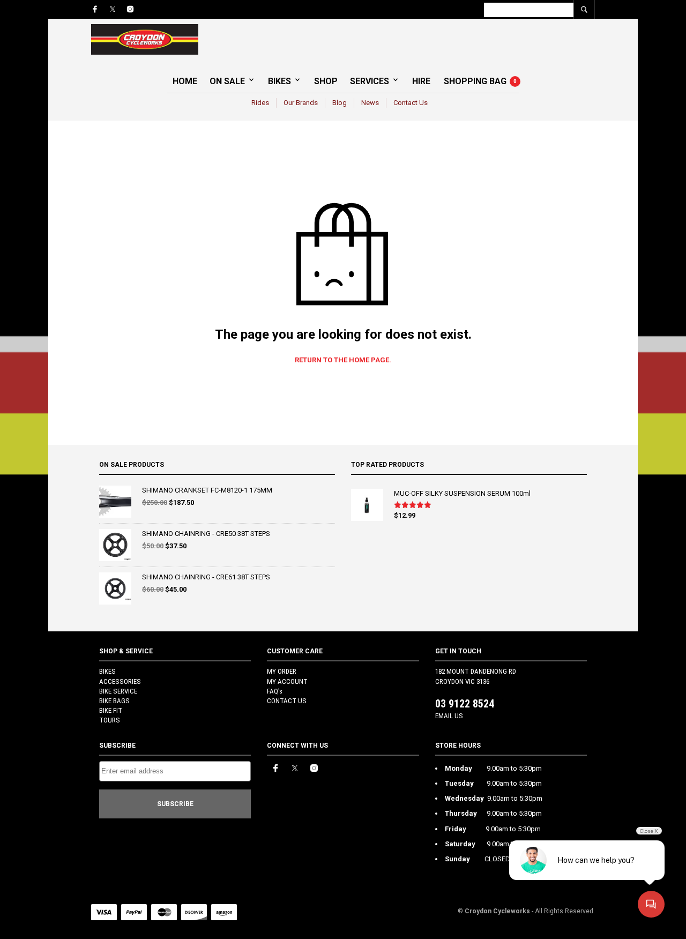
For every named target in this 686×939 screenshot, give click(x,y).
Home (185, 81)
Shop (326, 81)
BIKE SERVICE (118, 691)
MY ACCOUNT (287, 681)
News (370, 103)
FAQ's (274, 691)
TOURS (109, 720)
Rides (260, 103)
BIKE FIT (110, 710)
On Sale (227, 81)
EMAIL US (449, 716)
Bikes (279, 81)
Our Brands (301, 103)
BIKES (107, 671)
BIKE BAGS (114, 701)
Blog (339, 103)
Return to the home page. (343, 360)
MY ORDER (281, 671)
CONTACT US (287, 701)
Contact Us (410, 103)
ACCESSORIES (120, 681)
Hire (421, 81)
